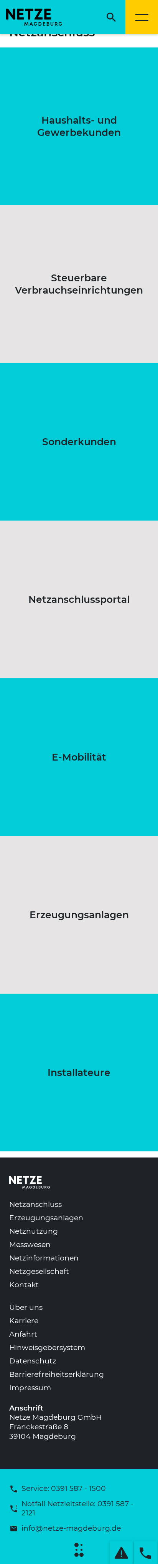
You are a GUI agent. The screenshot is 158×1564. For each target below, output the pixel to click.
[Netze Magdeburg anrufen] (145, 1552)
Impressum (30, 1387)
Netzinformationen (44, 1258)
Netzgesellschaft (39, 1271)
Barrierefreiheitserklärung (56, 1374)
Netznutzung (33, 1231)
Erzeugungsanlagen (46, 1217)
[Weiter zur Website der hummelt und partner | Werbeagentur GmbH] (79, 1550)
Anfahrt (23, 1334)
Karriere (23, 1320)
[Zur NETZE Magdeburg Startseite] (32, 17)
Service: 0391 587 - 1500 (63, 1488)
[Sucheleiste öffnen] (111, 17)
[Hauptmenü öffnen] (141, 17)
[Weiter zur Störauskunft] (121, 1552)
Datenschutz (32, 1361)
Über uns (26, 1307)
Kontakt (24, 1284)
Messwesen (30, 1244)
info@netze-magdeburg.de (71, 1528)
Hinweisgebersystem (47, 1347)
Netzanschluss (35, 1204)
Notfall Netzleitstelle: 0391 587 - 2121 (77, 1508)
